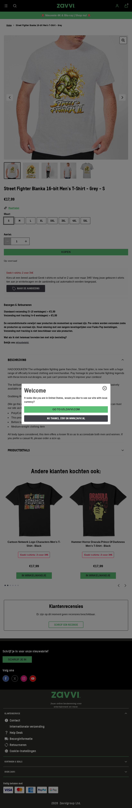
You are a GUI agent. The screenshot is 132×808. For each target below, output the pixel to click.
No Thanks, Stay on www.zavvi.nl (66, 418)
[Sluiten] (105, 388)
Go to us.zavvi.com (66, 409)
